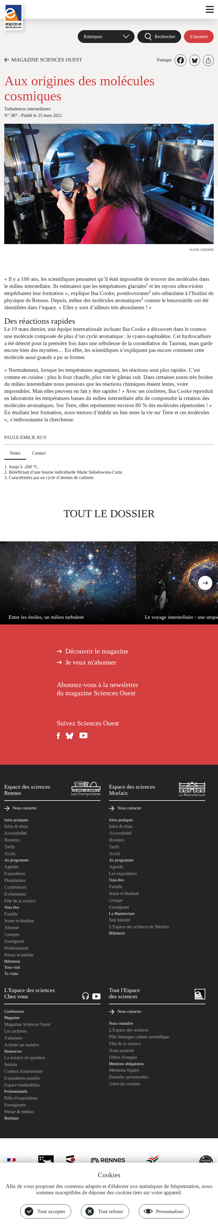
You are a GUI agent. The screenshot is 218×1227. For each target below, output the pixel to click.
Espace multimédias (22, 1084)
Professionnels (15, 1091)
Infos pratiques (16, 820)
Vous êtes (11, 907)
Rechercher (165, 36)
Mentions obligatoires (126, 1063)
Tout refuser (110, 1211)
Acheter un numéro (21, 1044)
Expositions (14, 873)
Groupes (12, 934)
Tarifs (9, 846)
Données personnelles (128, 1077)
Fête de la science (20, 900)
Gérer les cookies (124, 1083)
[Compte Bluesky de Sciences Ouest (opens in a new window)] (70, 736)
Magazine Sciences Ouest (27, 1024)
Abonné (11, 927)
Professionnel (16, 948)
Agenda (11, 866)
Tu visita (11, 973)
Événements (15, 894)
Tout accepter (51, 1211)
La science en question (24, 1057)
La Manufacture (122, 913)
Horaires (12, 840)
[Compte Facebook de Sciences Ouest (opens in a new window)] (58, 736)
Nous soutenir (121, 1050)
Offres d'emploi (123, 1057)
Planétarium (15, 880)
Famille (11, 914)
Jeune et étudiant (19, 920)
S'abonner (199, 36)
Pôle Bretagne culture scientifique (139, 1036)
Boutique (11, 1118)
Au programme (16, 860)
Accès (9, 853)
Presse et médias (18, 954)
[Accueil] (13, 17)
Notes (15, 453)
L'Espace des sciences (128, 1030)
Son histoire (119, 919)
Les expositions (123, 873)
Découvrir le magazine (96, 651)
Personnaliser (170, 1211)
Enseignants (15, 1104)
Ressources (13, 1051)
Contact (39, 453)
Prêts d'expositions (20, 1098)
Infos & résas (16, 826)
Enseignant (14, 941)
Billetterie (12, 961)
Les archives (15, 1031)
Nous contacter (25, 808)
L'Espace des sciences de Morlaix (139, 926)
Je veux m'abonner (90, 662)
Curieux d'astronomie (23, 1071)
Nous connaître (121, 1023)
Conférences (15, 887)
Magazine (12, 1017)
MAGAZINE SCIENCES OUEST (46, 60)
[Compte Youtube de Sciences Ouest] (83, 736)
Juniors (10, 1064)
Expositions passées (22, 1078)
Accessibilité (15, 833)
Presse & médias (19, 1111)
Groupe (116, 900)
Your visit (12, 967)
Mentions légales (124, 1070)
